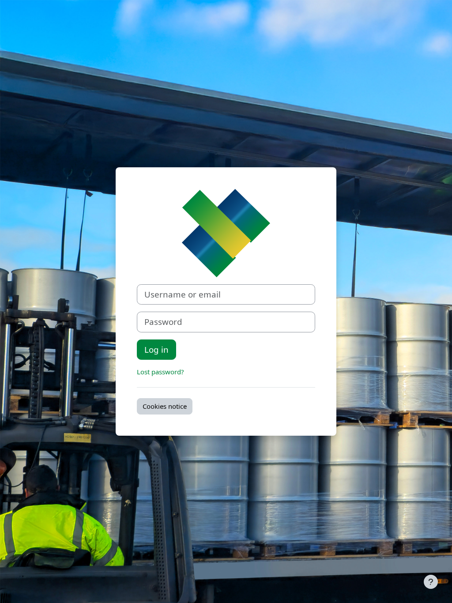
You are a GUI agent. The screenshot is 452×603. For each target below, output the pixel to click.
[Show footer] (431, 582)
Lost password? (160, 371)
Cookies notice (165, 406)
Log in (156, 349)
